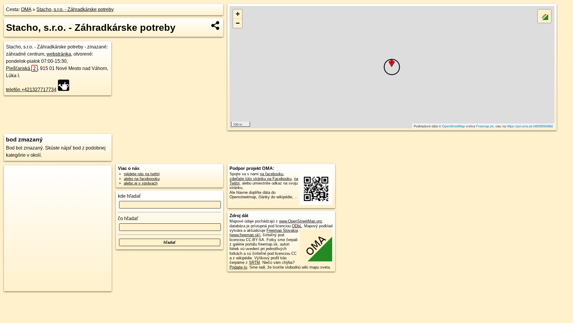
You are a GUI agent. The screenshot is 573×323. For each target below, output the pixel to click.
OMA (26, 9)
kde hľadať (129, 196)
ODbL (297, 226)
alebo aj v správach (141, 183)
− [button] (238, 23)
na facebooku (271, 174)
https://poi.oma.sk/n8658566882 (530, 126)
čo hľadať (128, 218)
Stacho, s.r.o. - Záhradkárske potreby (75, 9)
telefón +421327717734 (31, 89)
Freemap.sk (485, 126)
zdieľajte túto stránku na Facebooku (260, 178)
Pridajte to (238, 267)
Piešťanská (21, 68)
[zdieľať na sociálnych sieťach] (215, 25)
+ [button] (238, 14)
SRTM (254, 262)
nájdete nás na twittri (142, 174)
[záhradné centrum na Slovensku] (65, 85)
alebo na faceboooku (142, 178)
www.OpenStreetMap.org (300, 221)
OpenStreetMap (453, 126)
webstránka (59, 54)
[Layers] (544, 16)
